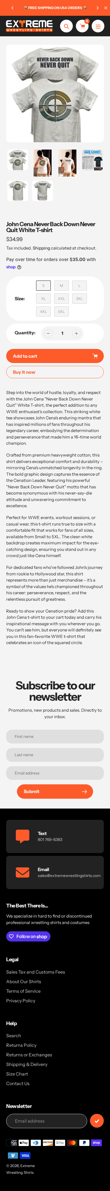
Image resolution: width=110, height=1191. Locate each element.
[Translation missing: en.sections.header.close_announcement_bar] (106, 8)
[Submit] (97, 1121)
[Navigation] (98, 26)
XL (43, 298)
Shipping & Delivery (26, 1064)
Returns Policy (21, 1045)
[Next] (97, 8)
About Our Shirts (23, 981)
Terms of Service (23, 991)
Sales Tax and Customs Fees (35, 972)
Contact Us (18, 1083)
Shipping (41, 248)
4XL (43, 311)
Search (13, 1035)
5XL (61, 311)
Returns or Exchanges (29, 1055)
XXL (61, 298)
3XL (79, 298)
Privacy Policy (20, 1000)
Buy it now (24, 372)
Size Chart (17, 1074)
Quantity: (25, 332)
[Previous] (13, 8)
